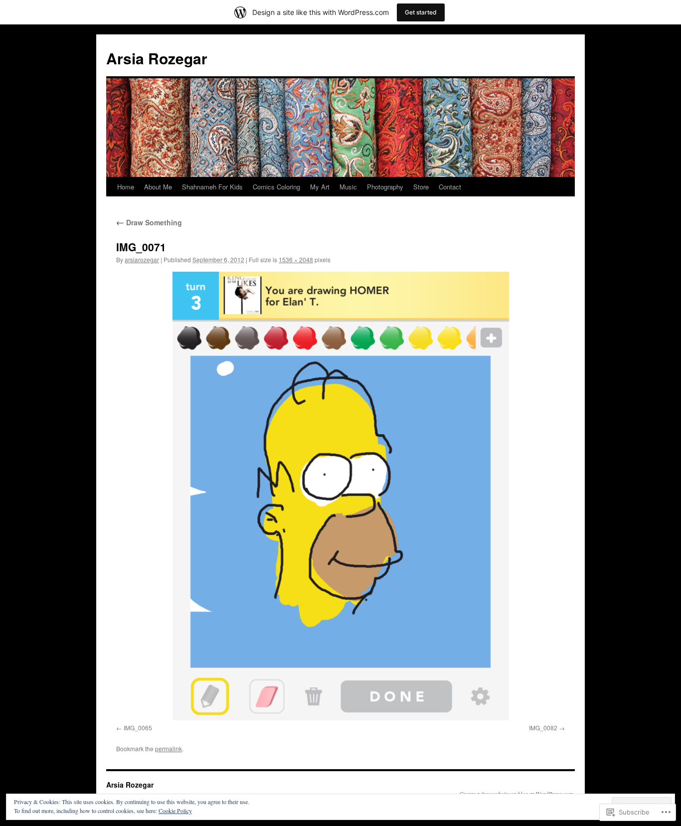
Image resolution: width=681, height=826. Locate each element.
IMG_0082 (543, 727)
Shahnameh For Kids (212, 186)
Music (348, 186)
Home (125, 186)
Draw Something (149, 222)
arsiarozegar (142, 259)
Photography (385, 186)
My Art (320, 186)
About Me (158, 186)
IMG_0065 (138, 727)
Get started (421, 12)
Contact (450, 186)
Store (421, 186)
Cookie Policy (175, 811)
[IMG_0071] (340, 496)
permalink (168, 748)
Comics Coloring (276, 186)
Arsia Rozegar (156, 58)
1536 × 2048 (296, 259)
